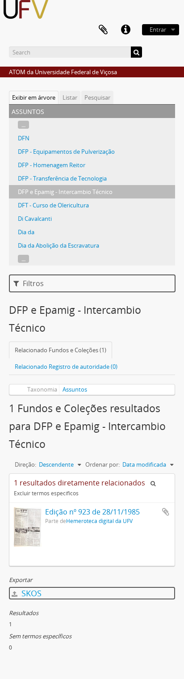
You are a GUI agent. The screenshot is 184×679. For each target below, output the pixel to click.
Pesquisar (97, 97)
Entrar (158, 29)
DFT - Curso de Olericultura (53, 205)
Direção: (25, 464)
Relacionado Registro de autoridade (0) (66, 367)
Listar (70, 97)
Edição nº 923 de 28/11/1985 (92, 512)
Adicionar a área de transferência (165, 511)
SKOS (30, 593)
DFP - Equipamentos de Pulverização (66, 152)
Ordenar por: (102, 464)
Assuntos (75, 389)
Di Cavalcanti (35, 219)
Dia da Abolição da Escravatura (58, 245)
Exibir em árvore (33, 97)
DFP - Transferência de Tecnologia (62, 178)
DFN (23, 138)
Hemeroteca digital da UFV (99, 520)
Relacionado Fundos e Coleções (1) (60, 350)
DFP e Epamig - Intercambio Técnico (65, 192)
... (23, 125)
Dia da (26, 232)
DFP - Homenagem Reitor (51, 165)
